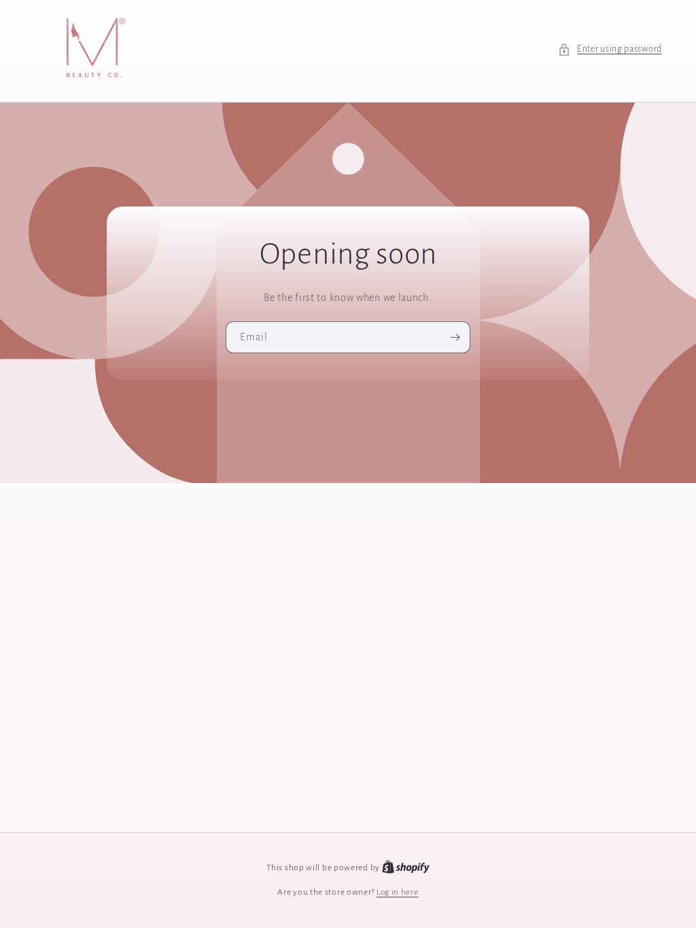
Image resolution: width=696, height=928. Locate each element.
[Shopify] (406, 867)
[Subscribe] (455, 337)
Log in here (398, 892)
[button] (610, 49)
